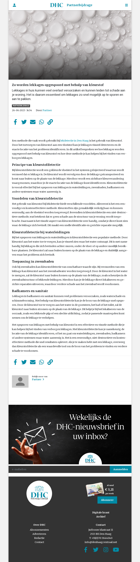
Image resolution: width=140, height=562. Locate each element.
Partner (47, 110)
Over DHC (39, 524)
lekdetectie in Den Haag (74, 140)
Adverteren (39, 533)
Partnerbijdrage (79, 5)
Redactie (39, 538)
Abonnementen (39, 529)
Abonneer (107, 500)
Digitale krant (100, 512)
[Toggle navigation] (126, 5)
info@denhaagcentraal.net (101, 542)
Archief (100, 516)
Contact (39, 542)
